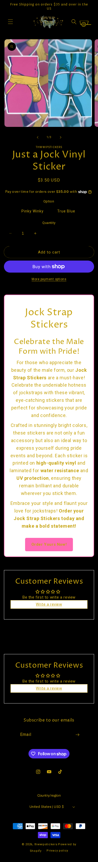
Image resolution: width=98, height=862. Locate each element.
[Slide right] (60, 137)
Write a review (49, 604)
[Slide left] (37, 137)
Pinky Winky (32, 211)
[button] (10, 21)
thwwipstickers (45, 844)
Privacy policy (57, 850)
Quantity (48, 223)
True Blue (66, 211)
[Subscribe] (77, 734)
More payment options (49, 279)
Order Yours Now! (49, 544)
